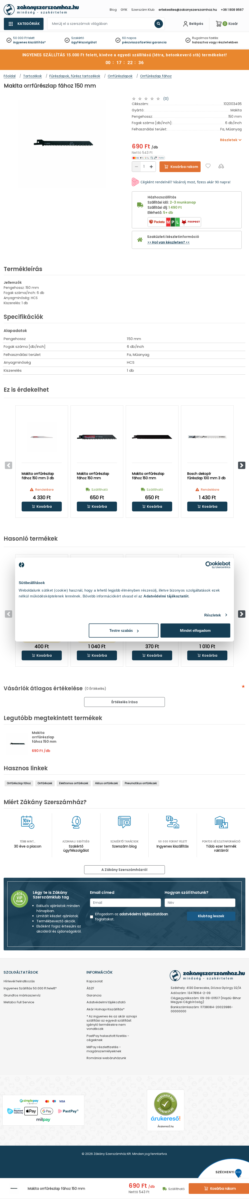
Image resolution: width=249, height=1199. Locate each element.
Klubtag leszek (211, 916)
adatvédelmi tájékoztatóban (143, 914)
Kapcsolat (95, 981)
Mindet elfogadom (195, 630)
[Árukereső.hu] (165, 1104)
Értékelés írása (124, 702)
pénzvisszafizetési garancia (144, 42)
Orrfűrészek (45, 783)
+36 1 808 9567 (232, 9)
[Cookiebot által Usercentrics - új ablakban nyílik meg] (209, 564)
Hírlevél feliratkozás (19, 981)
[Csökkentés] (136, 167)
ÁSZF (90, 988)
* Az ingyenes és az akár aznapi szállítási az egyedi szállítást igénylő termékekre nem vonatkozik (112, 1022)
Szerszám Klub (143, 9)
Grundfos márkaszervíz (22, 996)
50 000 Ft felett (24, 38)
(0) (166, 98)
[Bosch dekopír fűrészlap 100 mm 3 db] (207, 437)
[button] (241, 465)
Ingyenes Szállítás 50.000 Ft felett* (30, 988)
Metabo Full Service (19, 1002)
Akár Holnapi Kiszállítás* (105, 1009)
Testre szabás (121, 630)
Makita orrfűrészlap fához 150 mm (44, 737)
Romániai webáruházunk (106, 1058)
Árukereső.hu (166, 1126)
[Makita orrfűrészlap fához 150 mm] (97, 437)
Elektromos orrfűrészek (73, 783)
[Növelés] (151, 167)
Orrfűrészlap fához (19, 783)
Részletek (212, 615)
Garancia (94, 996)
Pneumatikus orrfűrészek (141, 783)
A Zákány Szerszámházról (124, 869)
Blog (113, 9)
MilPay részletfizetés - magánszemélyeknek (104, 1049)
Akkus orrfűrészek (106, 783)
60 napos (129, 38)
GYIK (124, 9)
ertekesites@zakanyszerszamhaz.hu (188, 9)
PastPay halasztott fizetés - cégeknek (108, 1038)
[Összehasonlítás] (221, 165)
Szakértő (77, 38)
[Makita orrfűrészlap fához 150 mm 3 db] (42, 437)
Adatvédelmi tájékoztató (106, 1002)
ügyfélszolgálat (84, 42)
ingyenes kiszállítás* (29, 42)
